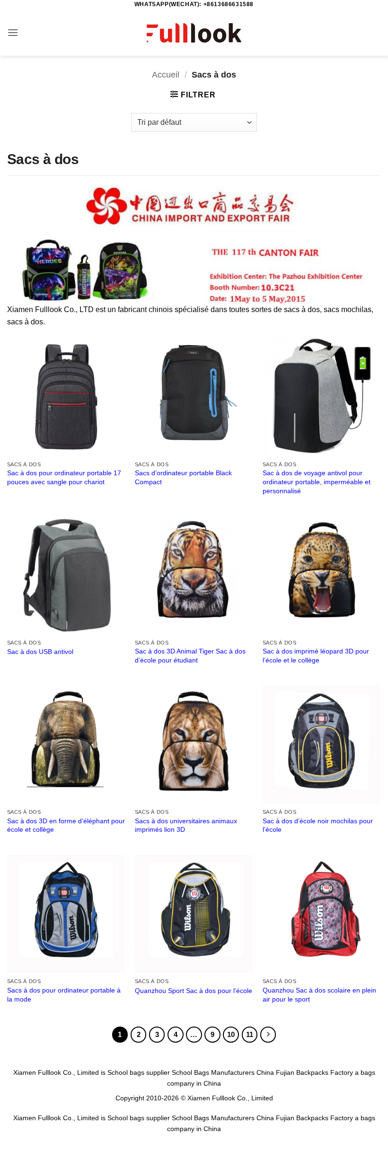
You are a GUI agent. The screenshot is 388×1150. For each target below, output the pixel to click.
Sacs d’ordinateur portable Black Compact (183, 477)
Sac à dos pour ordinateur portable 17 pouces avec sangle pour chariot (64, 477)
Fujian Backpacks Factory (314, 1072)
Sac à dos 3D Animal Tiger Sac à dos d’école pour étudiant (190, 655)
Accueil (165, 74)
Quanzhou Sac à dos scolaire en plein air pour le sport (319, 994)
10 (231, 1034)
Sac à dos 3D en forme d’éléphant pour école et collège (66, 825)
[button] (12, 32)
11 (249, 1034)
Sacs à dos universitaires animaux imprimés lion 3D (186, 825)
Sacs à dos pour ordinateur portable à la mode (64, 994)
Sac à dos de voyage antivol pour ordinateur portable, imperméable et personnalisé (316, 481)
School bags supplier (138, 1072)
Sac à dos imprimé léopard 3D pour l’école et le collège (316, 655)
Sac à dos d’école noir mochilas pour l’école (318, 825)
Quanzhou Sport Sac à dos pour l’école (193, 990)
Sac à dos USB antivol (40, 651)
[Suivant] (268, 1035)
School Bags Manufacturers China (223, 1072)
